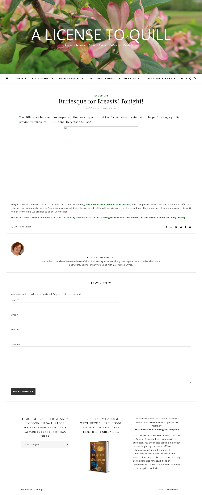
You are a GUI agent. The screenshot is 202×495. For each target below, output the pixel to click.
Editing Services (69, 78)
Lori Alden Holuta (22, 226)
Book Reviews (41, 78)
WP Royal (39, 489)
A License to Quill (101, 34)
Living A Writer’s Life (158, 78)
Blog (184, 78)
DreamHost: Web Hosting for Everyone (157, 429)
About (19, 78)
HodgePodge (127, 78)
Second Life (101, 96)
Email (14, 314)
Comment (16, 344)
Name (15, 299)
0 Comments (109, 108)
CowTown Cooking (101, 78)
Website (15, 329)
